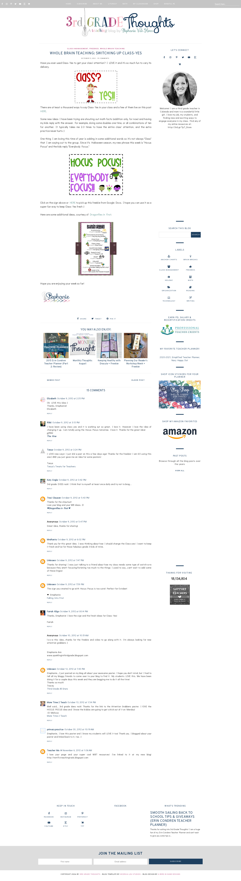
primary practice (55, 729)
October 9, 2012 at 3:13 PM (65, 422)
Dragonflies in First (100, 214)
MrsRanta (52, 539)
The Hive (51, 436)
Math (125, 4)
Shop (156, 4)
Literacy (112, 4)
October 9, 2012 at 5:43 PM (75, 497)
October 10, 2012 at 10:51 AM (73, 635)
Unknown (51, 560)
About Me (98, 4)
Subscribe (82, 4)
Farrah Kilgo (53, 611)
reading (190, 291)
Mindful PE (169, 4)
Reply (49, 413)
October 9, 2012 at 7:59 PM (70, 584)
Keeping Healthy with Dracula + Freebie (109, 362)
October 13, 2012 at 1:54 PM (82, 702)
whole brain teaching (112, 49)
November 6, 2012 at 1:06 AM (77, 750)
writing (191, 301)
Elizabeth (51, 398)
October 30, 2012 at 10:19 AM (79, 729)
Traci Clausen (54, 497)
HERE (43, 111)
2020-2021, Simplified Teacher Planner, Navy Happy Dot (180, 359)
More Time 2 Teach (57, 702)
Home (68, 4)
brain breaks (191, 260)
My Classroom (140, 4)
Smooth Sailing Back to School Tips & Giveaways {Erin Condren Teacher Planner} (172, 819)
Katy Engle (52, 479)
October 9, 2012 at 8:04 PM (74, 611)
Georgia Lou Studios (130, 874)
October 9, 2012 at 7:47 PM (70, 560)
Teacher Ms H (54, 750)
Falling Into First (55, 597)
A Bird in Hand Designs (169, 874)
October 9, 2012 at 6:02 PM (71, 539)
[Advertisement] (180, 174)
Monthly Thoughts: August (83, 362)
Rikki (49, 422)
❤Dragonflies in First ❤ (58, 508)
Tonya (50, 449)
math (190, 280)
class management (77, 49)
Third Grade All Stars (57, 688)
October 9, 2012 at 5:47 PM (73, 521)
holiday (169, 280)
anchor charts (169, 260)
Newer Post (53, 380)
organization (169, 291)
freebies (94, 49)
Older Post (138, 380)
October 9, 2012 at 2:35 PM (71, 398)
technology (169, 301)
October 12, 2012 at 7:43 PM (71, 668)
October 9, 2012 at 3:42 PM (72, 479)
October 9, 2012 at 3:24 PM (67, 449)
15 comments (103, 58)
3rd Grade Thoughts (90, 874)
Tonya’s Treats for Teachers (61, 466)
